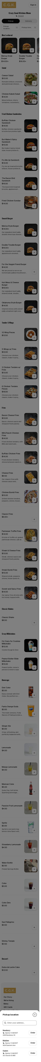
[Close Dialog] (35, 1014)
